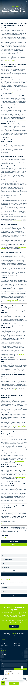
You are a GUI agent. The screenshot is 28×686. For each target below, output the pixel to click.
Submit (14, 574)
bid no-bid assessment (20, 477)
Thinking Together (4, 645)
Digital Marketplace (22, 119)
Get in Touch (14, 626)
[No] (26, 680)
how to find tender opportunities (19, 426)
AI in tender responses (16, 220)
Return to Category (14, 541)
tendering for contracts (9, 60)
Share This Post (4, 535)
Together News (17, 645)
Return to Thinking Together (14, 544)
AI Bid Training (3, 654)
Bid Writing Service (4, 652)
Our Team (3, 643)
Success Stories (17, 643)
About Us (16, 641)
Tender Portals (16, 652)
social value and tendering (12, 300)
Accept (14, 683)
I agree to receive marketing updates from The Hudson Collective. (13, 570)
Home (2, 641)
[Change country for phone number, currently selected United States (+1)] (2, 559)
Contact (2, 646)
